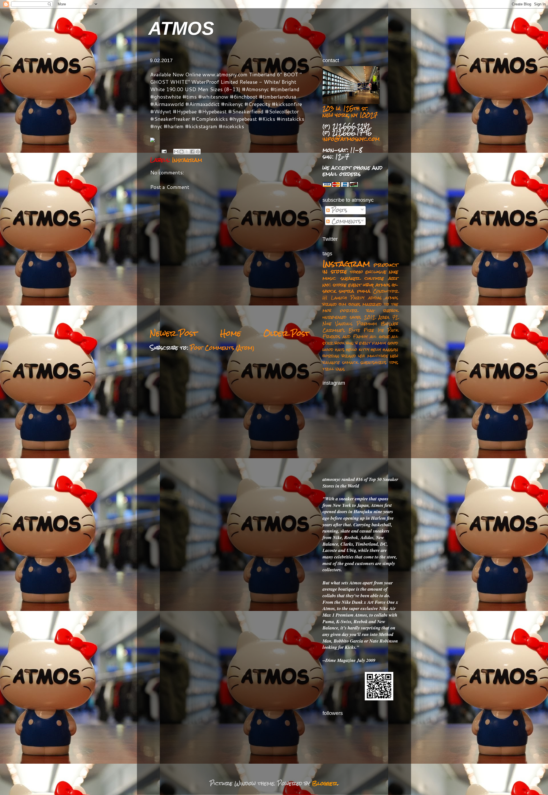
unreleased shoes (342, 317)
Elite (354, 330)
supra (346, 291)
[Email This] (176, 151)
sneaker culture (362, 278)
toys (393, 362)
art (393, 278)
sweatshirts (373, 362)
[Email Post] (164, 151)
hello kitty (357, 349)
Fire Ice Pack (381, 330)
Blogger (324, 783)
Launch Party (348, 297)
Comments (345, 221)
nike (393, 271)
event (365, 343)
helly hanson (384, 349)
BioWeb (389, 323)
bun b (352, 343)
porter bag (357, 310)
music (329, 278)
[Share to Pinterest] (198, 151)
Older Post (286, 333)
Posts (338, 210)
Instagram (187, 159)
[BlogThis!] (181, 151)
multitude (377, 355)
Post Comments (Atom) (222, 347)
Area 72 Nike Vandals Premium (360, 320)
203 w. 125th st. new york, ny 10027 (350, 111)
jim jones (349, 304)
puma (363, 291)
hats (339, 349)
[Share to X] (187, 151)
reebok (390, 310)
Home (230, 333)
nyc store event (342, 285)
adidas (375, 297)
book (339, 343)
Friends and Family (345, 336)
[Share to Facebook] (192, 151)
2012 (369, 317)
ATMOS (181, 28)
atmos (383, 285)
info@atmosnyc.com (351, 138)
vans (340, 368)
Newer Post (174, 333)
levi (361, 355)
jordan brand (339, 355)
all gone (379, 336)
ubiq (368, 285)
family (379, 343)
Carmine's (334, 330)
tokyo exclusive (368, 271)
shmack (350, 362)
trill (328, 368)
